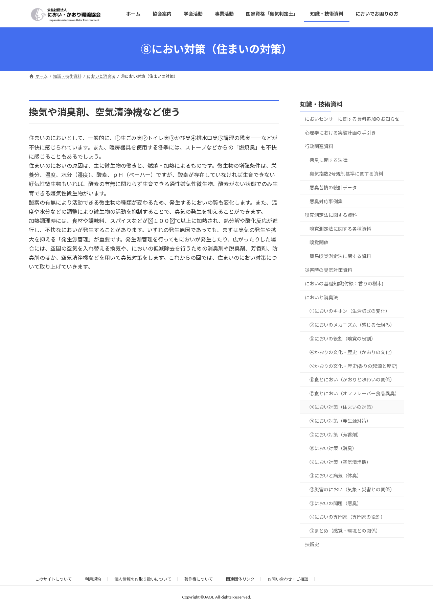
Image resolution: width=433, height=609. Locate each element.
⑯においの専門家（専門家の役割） (347, 517)
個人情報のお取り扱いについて (142, 579)
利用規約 (93, 579)
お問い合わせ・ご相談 (288, 579)
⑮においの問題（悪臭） (336, 503)
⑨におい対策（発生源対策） (340, 421)
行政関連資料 (319, 146)
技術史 (312, 544)
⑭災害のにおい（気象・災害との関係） (352, 489)
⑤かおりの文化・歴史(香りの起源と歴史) (353, 366)
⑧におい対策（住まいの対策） (343, 407)
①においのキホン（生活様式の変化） (350, 311)
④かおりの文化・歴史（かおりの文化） (352, 352)
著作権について (198, 579)
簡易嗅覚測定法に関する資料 (340, 256)
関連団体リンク (240, 579)
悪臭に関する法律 (328, 160)
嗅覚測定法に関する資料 (331, 215)
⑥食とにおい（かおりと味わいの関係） (352, 379)
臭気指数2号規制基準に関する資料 (346, 174)
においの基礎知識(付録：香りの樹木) (344, 283)
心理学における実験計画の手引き (340, 133)
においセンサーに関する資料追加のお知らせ (352, 119)
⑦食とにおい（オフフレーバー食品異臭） (355, 393)
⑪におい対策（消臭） (333, 448)
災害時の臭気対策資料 (328, 270)
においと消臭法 (321, 297)
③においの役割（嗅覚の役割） (343, 339)
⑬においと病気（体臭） (336, 476)
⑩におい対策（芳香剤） (336, 435)
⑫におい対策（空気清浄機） (340, 462)
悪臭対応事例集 (326, 201)
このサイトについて (53, 579)
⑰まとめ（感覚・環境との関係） (345, 531)
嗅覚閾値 (319, 242)
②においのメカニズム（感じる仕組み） (352, 325)
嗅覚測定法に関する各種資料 (340, 229)
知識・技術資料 (321, 104)
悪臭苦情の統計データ (333, 187)
